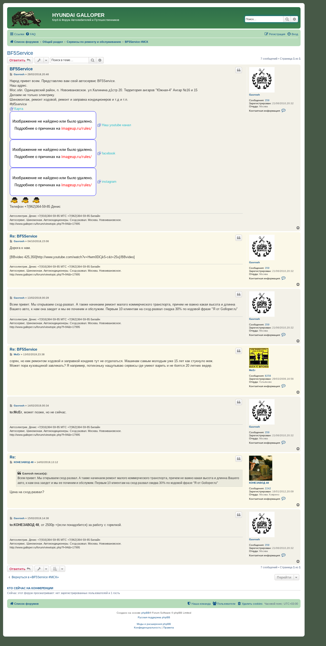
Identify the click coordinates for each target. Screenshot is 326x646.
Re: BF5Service (23, 236)
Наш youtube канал (116, 125)
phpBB (145, 612)
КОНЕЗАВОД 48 (259, 482)
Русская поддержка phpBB (154, 617)
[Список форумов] (30, 17)
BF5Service (20, 53)
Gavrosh (254, 94)
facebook (108, 153)
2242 (268, 488)
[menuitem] (30, 34)
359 (267, 100)
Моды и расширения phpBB (154, 624)
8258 (268, 375)
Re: (13, 457)
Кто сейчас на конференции (30, 588)
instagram (109, 181)
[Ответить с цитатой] (238, 70)
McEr (252, 370)
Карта (18, 109)
